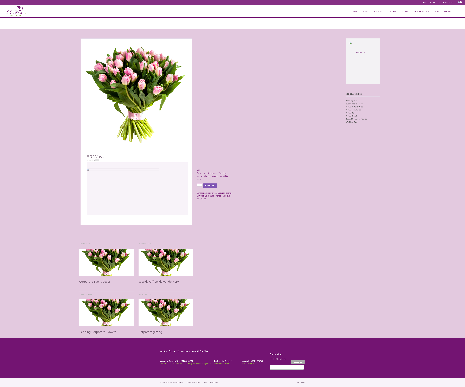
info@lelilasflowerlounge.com (199, 364)
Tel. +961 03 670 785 (446, 2)
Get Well (200, 196)
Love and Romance (213, 196)
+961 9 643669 (226, 361)
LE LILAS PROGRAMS (422, 11)
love (228, 196)
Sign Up (432, 2)
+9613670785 (169, 364)
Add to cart (210, 185)
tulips (203, 199)
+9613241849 (181, 364)
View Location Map (221, 364)
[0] (459, 2)
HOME (355, 11)
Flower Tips (350, 113)
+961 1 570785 (257, 361)
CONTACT (447, 11)
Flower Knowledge (353, 110)
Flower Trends (352, 116)
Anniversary (212, 193)
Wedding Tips (351, 122)
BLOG (437, 11)
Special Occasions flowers (356, 119)
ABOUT (365, 11)
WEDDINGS (378, 11)
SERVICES (405, 11)
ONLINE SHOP (392, 11)
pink (199, 199)
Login (425, 2)
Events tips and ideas (354, 104)
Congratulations (224, 193)
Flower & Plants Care (354, 107)
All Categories (351, 101)
